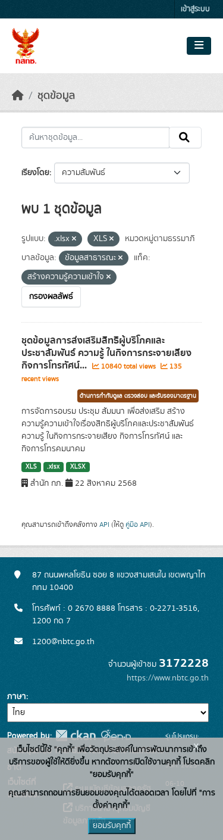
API (104, 524)
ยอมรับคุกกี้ (112, 826)
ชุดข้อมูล (56, 96)
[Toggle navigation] (199, 46)
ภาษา (16, 696)
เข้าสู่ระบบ (195, 9)
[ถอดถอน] (74, 239)
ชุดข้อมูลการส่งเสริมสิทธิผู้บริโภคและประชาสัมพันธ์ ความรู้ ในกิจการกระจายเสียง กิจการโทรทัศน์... (106, 353)
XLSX (78, 466)
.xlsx (53, 466)
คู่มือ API (137, 524)
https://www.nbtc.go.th (168, 678)
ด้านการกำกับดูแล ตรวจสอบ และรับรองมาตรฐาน (138, 396)
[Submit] (185, 137)
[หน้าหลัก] (18, 96)
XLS (31, 466)
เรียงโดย (35, 173)
